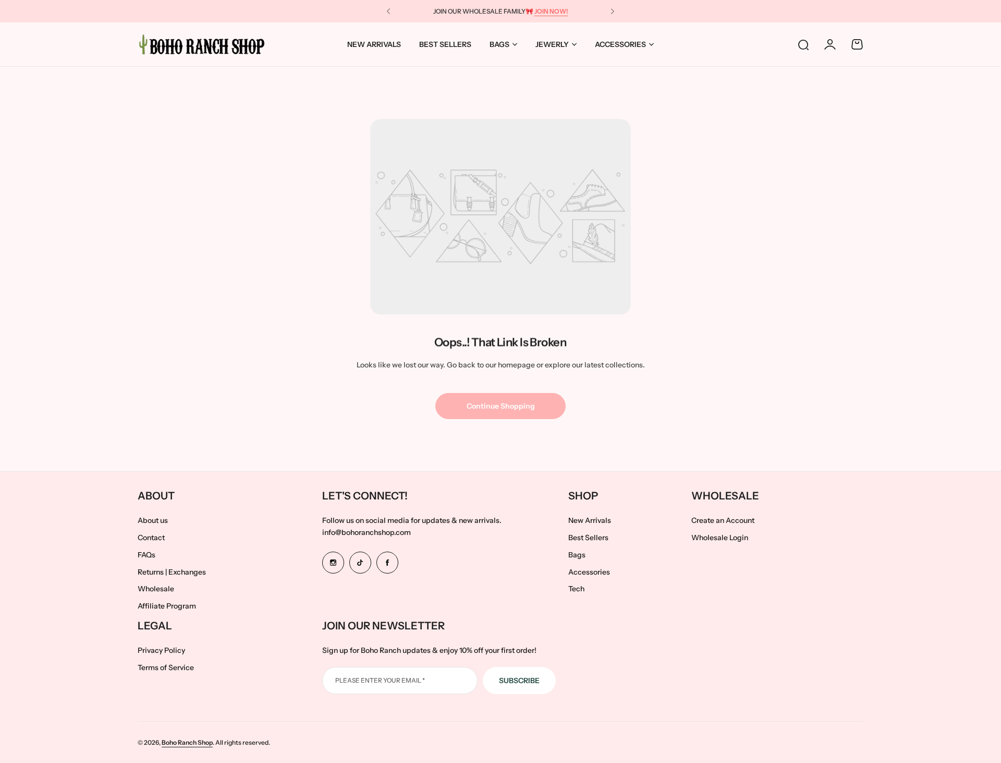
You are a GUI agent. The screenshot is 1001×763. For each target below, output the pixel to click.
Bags (499, 44)
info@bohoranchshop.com (366, 532)
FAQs (146, 554)
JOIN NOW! (551, 11)
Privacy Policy (161, 650)
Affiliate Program (167, 606)
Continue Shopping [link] (501, 406)
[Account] (830, 44)
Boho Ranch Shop (187, 742)
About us (153, 520)
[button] (388, 11)
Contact (151, 537)
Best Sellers (588, 537)
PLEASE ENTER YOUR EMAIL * (380, 680)
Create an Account (722, 520)
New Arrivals (589, 520)
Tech (576, 588)
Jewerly (552, 44)
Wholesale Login (719, 537)
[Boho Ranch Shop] (203, 44)
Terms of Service (166, 667)
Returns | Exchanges (172, 572)
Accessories (620, 44)
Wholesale (156, 588)
